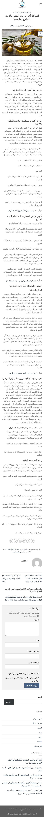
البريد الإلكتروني (33, 651)
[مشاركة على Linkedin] (11, 541)
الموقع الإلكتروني (33, 662)
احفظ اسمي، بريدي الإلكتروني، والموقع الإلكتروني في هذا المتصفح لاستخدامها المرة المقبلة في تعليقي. (22, 677)
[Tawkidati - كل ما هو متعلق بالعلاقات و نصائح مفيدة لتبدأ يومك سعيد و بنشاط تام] (22, 4)
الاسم (36, 640)
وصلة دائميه (17, 552)
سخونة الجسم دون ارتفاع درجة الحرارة (20, 280)
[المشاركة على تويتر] (24, 541)
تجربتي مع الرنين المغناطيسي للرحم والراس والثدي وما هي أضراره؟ (22, 776)
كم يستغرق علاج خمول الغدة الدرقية (21, 210)
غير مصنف (38, 746)
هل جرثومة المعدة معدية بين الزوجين (21, 373)
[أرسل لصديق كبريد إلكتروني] (20, 541)
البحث (40, 697)
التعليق (36, 620)
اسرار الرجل (28, 12)
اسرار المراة (20, 12)
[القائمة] (40, 4)
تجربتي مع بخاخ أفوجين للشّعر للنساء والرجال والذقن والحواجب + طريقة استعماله (22, 784)
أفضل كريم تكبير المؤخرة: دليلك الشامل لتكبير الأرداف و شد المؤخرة (24, 761)
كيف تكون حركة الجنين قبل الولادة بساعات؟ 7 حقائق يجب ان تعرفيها (33, 578)
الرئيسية (38, 809)
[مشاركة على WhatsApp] (32, 541)
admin (12, 26)
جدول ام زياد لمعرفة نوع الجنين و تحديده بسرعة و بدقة (11, 578)
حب (40, 732)
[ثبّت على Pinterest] (16, 541)
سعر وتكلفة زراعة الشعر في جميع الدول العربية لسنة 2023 (22, 769)
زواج (40, 737)
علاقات (39, 741)
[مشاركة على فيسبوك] (28, 541)
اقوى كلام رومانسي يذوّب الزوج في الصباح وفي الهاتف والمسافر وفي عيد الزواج (24, 791)
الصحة (14, 12)
